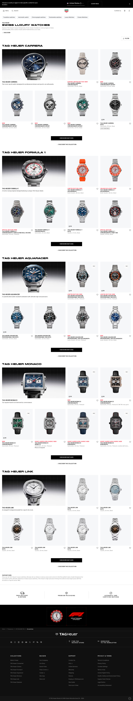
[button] (129, 10)
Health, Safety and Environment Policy (109, 676)
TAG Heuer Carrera (15, 666)
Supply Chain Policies (104, 679)
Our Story (42, 663)
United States (74, 3)
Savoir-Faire (43, 666)
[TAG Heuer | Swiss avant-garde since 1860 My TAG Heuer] (66, 634)
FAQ (70, 663)
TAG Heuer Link (14, 679)
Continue (96, 3)
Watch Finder (14, 660)
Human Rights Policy (104, 673)
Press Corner (43, 669)
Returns (71, 676)
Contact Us (72, 660)
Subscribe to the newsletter (109, 642)
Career (41, 673)
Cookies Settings (103, 666)
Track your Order (73, 685)
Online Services (73, 666)
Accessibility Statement (104, 685)
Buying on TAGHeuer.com (76, 679)
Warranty (71, 669)
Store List (42, 679)
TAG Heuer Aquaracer (16, 673)
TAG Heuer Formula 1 (16, 669)
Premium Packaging (66, 595)
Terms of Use (101, 669)
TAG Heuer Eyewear (16, 682)
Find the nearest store (78, 642)
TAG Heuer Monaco (16, 676)
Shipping (71, 673)
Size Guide (72, 682)
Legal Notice (101, 682)
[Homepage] (66, 11)
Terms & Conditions (103, 660)
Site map (42, 676)
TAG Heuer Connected (16, 663)
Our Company (43, 660)
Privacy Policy (102, 663)
